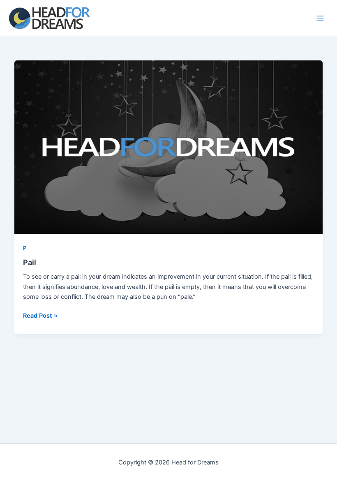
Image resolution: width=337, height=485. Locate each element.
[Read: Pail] (168, 147)
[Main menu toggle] (320, 18)
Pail (29, 262)
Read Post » (40, 315)
